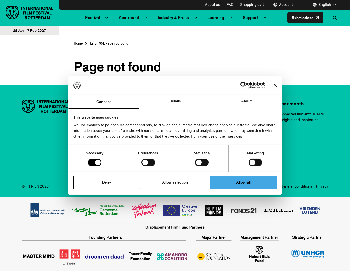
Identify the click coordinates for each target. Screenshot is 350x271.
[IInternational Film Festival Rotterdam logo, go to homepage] (29, 12)
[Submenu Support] (265, 17)
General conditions (296, 186)
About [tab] (246, 101)
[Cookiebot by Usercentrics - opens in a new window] (244, 85)
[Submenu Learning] (231, 17)
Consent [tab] (103, 102)
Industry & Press (173, 17)
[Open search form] (334, 17)
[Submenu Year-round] (146, 17)
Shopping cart (252, 4)
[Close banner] (275, 85)
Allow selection (175, 182)
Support (250, 17)
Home (78, 43)
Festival (92, 17)
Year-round (128, 17)
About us (212, 4)
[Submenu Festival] (107, 17)
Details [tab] (175, 101)
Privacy (322, 186)
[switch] (148, 162)
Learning (215, 17)
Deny (106, 182)
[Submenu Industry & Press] (196, 17)
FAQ (230, 4)
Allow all (243, 182)
